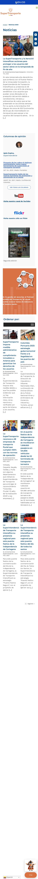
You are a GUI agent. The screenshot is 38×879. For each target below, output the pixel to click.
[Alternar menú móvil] (37, 8)
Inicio (5, 24)
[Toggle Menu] (32, 325)
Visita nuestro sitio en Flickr (15, 218)
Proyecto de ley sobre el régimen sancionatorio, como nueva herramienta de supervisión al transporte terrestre (17, 165)
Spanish (9, 877)
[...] (4, 118)
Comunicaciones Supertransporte (15, 72)
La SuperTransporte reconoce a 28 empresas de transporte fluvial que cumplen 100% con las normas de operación (11, 444)
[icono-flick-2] (19, 211)
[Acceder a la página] (20, 2)
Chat (30, 875)
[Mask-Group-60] (19, 194)
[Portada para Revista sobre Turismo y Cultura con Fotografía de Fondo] (19, 228)
